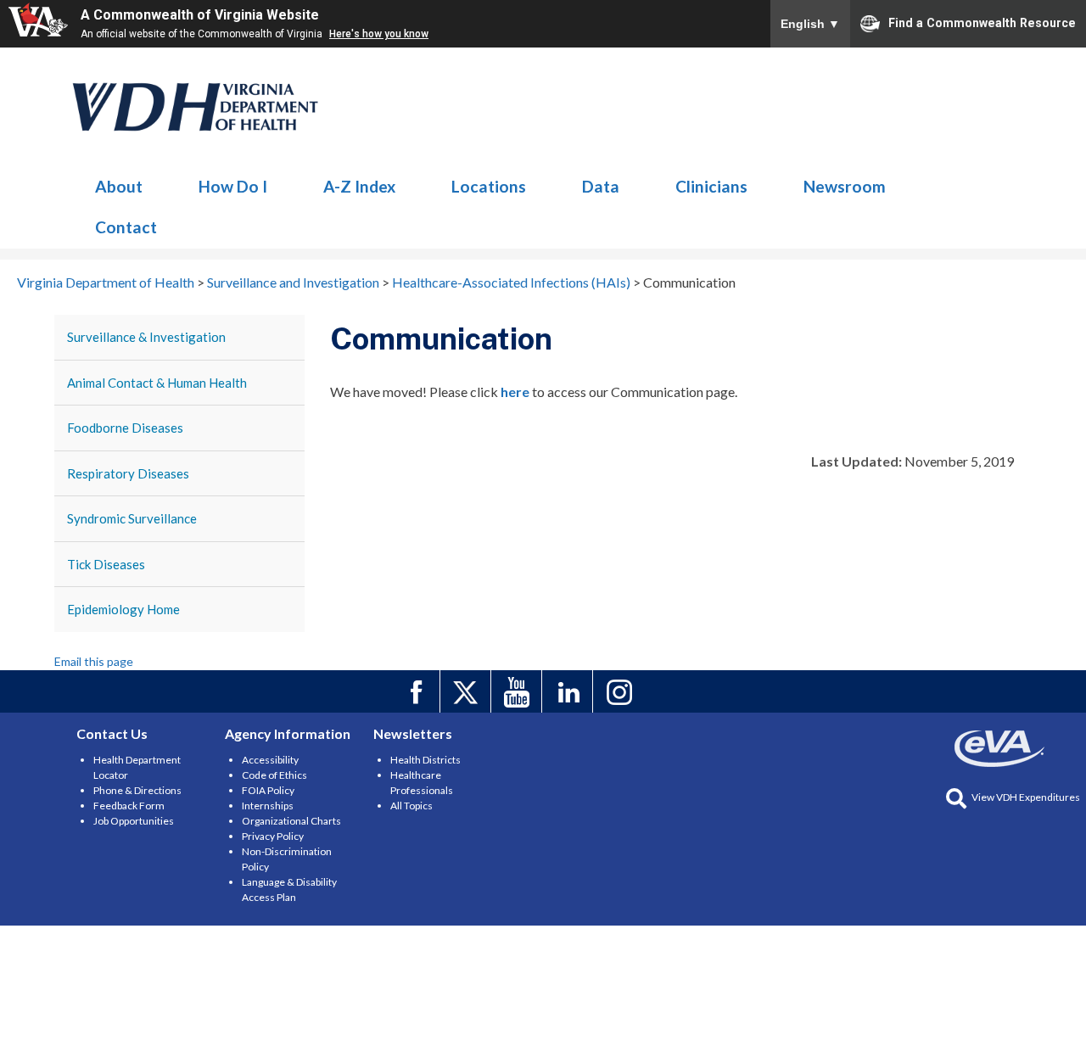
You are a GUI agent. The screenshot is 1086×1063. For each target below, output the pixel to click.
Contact (126, 227)
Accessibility (270, 759)
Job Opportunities (133, 820)
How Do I (233, 186)
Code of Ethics (274, 775)
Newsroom (844, 186)
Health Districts (425, 759)
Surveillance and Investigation (196, 106)
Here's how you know (378, 34)
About (119, 186)
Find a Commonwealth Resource (982, 22)
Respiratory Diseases (128, 473)
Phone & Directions (137, 790)
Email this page (93, 661)
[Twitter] (468, 691)
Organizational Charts (291, 820)
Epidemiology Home (123, 609)
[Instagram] (620, 691)
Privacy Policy (273, 836)
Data (600, 186)
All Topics (411, 805)
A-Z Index (359, 186)
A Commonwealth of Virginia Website (200, 15)
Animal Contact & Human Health (157, 382)
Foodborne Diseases (125, 427)
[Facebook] (417, 691)
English (810, 24)
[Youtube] (518, 691)
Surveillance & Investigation (146, 336)
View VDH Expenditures (1025, 797)
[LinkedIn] (569, 691)
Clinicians (711, 186)
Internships (268, 805)
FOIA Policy (268, 790)
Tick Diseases (106, 564)
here (515, 391)
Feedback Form (129, 805)
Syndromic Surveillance (132, 518)
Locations (488, 186)
